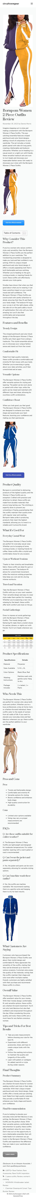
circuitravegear (11, 3)
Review (20, 1176)
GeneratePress (18, 1196)
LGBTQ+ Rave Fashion (13, 1170)
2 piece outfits (10, 1176)
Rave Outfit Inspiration (20, 1173)
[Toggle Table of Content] (23, 233)
